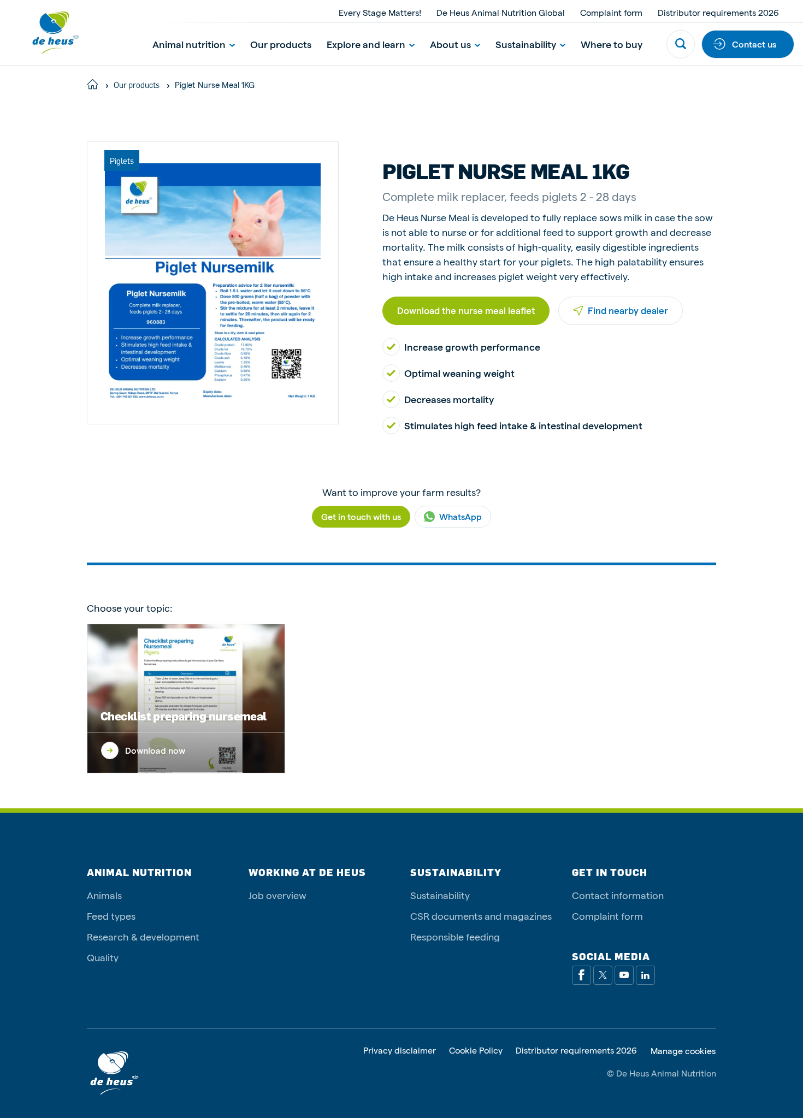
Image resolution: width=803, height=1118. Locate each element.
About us (450, 44)
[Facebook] (581, 975)
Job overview (277, 895)
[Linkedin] (645, 975)
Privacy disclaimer (399, 1050)
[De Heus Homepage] (46, 32)
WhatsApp (460, 516)
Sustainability (525, 44)
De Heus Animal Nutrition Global (500, 12)
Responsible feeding (455, 936)
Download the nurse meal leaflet (466, 310)
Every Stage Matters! (380, 12)
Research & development (143, 936)
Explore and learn (366, 44)
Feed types (111, 915)
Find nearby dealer (628, 310)
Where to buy (611, 44)
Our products (280, 44)
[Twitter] (602, 975)
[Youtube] (624, 975)
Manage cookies (683, 1051)
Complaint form (611, 12)
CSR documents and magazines (481, 915)
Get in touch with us (361, 516)
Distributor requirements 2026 (718, 12)
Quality (103, 957)
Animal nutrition (189, 44)
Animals (104, 895)
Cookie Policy (476, 1050)
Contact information (618, 895)
